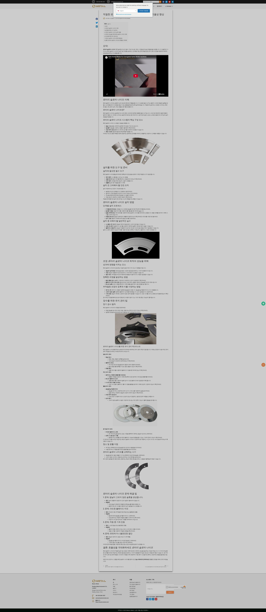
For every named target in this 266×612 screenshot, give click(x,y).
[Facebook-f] (147, 599)
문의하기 (159, 6)
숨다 (109, 24)
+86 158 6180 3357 (100, 2)
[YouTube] (169, 2)
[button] (96, 18)
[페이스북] (163, 2)
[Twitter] (166, 2)
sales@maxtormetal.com (117, 2)
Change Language (143, 11)
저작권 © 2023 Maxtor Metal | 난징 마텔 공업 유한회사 (133, 610)
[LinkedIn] (172, 2)
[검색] (160, 2)
